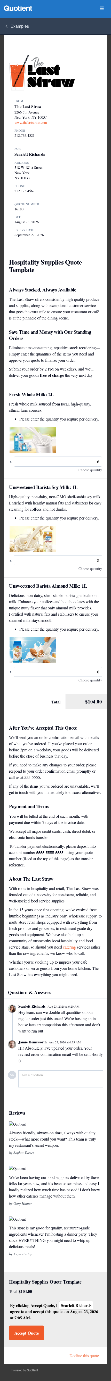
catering (69, 947)
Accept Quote (26, 1333)
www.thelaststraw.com (30, 122)
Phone (19, 130)
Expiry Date (24, 230)
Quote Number (26, 204)
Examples (20, 26)
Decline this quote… (86, 1355)
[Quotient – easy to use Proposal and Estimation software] (18, 8)
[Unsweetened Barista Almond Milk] (33, 650)
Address (21, 162)
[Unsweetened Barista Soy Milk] (33, 539)
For (17, 148)
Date (18, 217)
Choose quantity (90, 469)
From (18, 101)
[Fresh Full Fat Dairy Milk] (33, 440)
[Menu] (101, 9)
